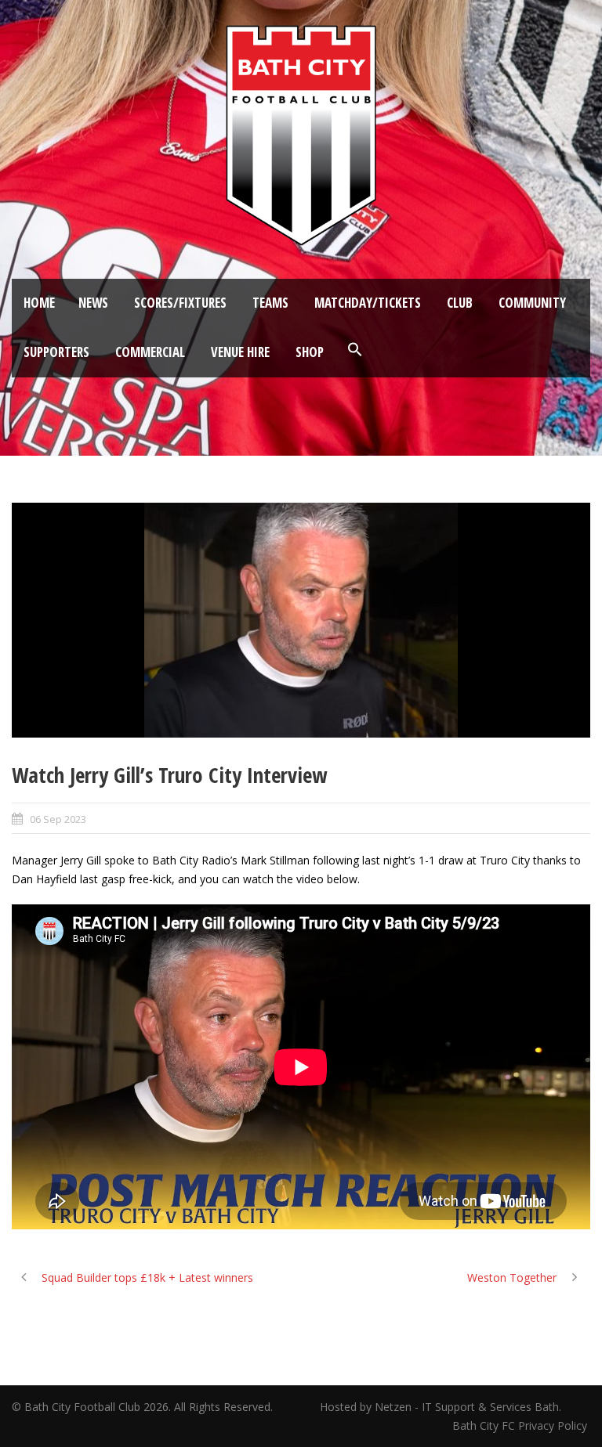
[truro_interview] (301, 620)
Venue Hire (240, 352)
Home (39, 303)
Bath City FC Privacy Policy (521, 1425)
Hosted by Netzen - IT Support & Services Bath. (440, 1406)
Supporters (56, 352)
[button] (355, 350)
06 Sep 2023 (58, 819)
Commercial (150, 352)
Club (460, 303)
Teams (270, 303)
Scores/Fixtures (180, 303)
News (93, 303)
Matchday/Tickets (367, 303)
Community (532, 303)
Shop (310, 352)
